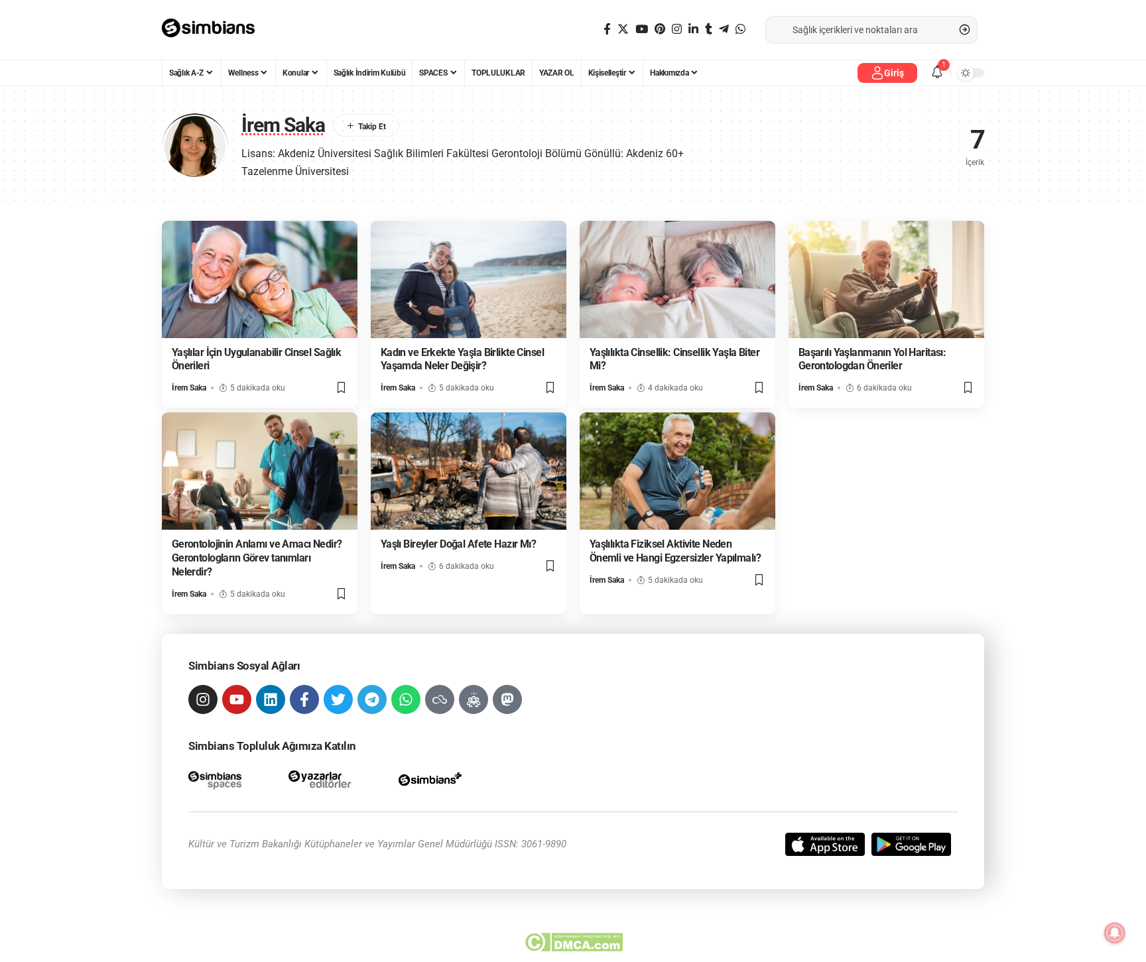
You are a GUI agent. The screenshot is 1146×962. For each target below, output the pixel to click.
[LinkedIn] (693, 29)
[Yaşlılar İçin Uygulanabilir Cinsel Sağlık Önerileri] (259, 279)
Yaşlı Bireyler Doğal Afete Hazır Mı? (458, 544)
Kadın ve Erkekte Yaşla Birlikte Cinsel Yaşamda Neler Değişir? (462, 359)
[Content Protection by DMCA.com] (573, 942)
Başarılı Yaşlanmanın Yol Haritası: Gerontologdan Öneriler (872, 359)
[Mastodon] (507, 699)
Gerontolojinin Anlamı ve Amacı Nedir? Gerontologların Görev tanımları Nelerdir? (257, 558)
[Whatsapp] (405, 699)
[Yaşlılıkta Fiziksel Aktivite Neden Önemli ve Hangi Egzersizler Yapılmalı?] (677, 471)
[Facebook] (607, 29)
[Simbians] (214, 30)
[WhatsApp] (740, 29)
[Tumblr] (709, 29)
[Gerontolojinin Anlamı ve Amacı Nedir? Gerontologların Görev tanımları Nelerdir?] (259, 471)
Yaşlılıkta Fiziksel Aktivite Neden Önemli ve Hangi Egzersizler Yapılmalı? (675, 551)
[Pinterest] (659, 29)
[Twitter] (623, 29)
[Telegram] (724, 29)
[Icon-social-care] (473, 699)
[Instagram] (676, 29)
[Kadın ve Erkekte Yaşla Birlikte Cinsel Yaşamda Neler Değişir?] (468, 279)
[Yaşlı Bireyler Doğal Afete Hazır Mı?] (468, 471)
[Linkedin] (270, 699)
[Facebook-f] (304, 699)
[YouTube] (641, 29)
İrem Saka (189, 387)
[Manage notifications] (1114, 932)
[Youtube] (236, 699)
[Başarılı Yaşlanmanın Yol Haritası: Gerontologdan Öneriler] (886, 279)
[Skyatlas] (439, 699)
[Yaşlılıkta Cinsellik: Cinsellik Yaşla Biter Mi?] (677, 279)
